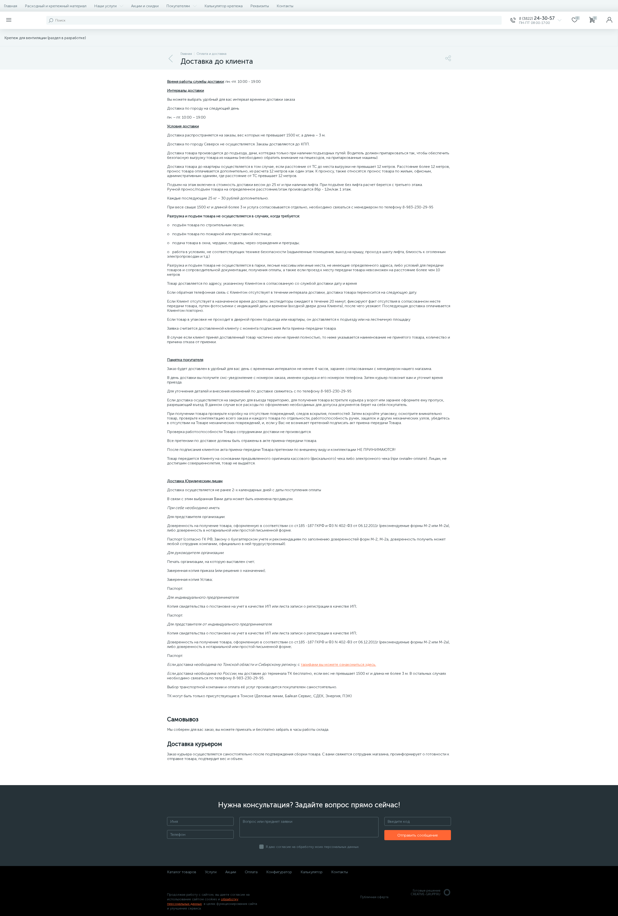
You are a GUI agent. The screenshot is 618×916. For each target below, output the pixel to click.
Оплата (251, 872)
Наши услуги (105, 6)
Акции (230, 872)
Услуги (211, 872)
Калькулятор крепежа (223, 6)
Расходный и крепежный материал (55, 6)
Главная (10, 6)
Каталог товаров (181, 872)
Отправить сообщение (417, 835)
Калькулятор (312, 872)
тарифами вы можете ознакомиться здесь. (338, 664)
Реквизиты (259, 6)
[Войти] (609, 20)
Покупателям (178, 6)
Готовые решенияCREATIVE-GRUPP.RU (425, 892)
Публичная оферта (374, 897)
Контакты (285, 6)
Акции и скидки (145, 6)
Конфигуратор (279, 872)
